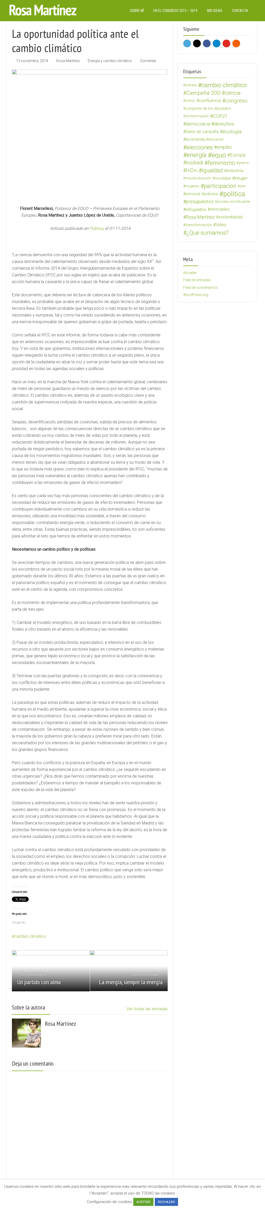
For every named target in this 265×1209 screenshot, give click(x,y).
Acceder (190, 273)
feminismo (221, 163)
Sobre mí (137, 11)
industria (235, 170)
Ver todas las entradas (147, 1008)
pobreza (211, 193)
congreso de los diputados (208, 108)
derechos (224, 124)
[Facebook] (207, 43)
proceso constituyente (233, 201)
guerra (243, 163)
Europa (237, 155)
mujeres (192, 186)
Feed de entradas (197, 280)
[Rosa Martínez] (43, 10)
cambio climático (30, 936)
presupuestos (200, 201)
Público (96, 228)
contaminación (197, 116)
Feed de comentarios (200, 287)
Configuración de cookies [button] (109, 1201)
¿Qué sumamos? (208, 233)
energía (197, 155)
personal (193, 193)
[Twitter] (187, 43)
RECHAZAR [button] (166, 1202)
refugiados (196, 209)
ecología (232, 132)
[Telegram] (216, 43)
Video (221, 224)
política (234, 194)
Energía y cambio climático (110, 61)
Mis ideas (214, 11)
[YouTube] (226, 43)
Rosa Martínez (68, 61)
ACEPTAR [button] (143, 1202)
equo (219, 155)
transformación (199, 225)
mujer (241, 178)
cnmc (190, 100)
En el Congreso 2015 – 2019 (175, 11)
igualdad (212, 170)
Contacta (240, 11)
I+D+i (191, 170)
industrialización (198, 178)
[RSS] (236, 43)
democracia (198, 124)
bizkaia (191, 85)
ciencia (233, 93)
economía (195, 139)
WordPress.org (195, 295)
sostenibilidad (230, 217)
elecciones (200, 147)
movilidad (223, 178)
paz (243, 186)
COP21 (220, 116)
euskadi (194, 163)
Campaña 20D (203, 93)
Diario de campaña (202, 131)
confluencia (210, 100)
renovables (220, 209)
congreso (236, 101)
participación (220, 186)
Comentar (148, 61)
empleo (224, 147)
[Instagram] (197, 43)
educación (216, 139)
